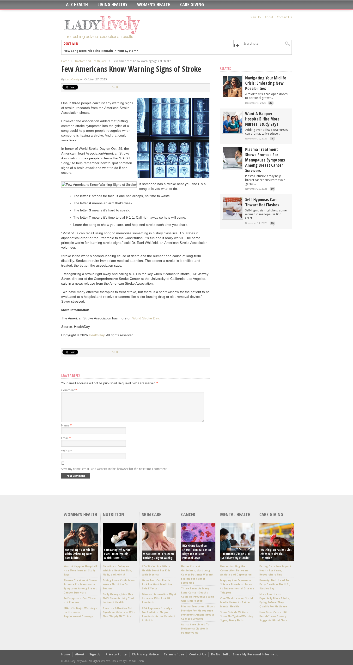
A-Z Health (77, 4)
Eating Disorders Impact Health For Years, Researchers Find (275, 570)
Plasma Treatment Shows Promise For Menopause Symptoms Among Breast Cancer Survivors (265, 160)
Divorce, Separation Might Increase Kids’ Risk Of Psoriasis (159, 598)
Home (65, 61)
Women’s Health (153, 4)
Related (225, 68)
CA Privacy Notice (145, 654)
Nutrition (113, 514)
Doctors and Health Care (91, 61)
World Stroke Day (145, 318)
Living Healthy (112, 4)
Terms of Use (174, 654)
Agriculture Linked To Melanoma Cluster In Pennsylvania (195, 628)
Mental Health (235, 514)
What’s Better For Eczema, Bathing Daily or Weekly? (159, 556)
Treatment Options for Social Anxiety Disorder (235, 556)
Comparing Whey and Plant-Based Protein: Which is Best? (117, 554)
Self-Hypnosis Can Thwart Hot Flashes (262, 202)
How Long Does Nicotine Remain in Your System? (101, 51)
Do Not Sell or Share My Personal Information (245, 654)
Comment (69, 390)
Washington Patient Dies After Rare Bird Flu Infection (276, 554)
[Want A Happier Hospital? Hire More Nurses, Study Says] (232, 132)
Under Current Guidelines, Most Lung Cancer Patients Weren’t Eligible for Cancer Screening (197, 574)
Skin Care (151, 514)
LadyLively (72, 79)
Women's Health (80, 514)
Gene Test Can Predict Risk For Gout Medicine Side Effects (157, 584)
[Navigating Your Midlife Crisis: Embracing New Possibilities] (232, 96)
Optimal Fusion (135, 661)
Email (66, 438)
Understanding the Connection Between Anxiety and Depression (236, 570)
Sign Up (255, 17)
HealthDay (96, 335)
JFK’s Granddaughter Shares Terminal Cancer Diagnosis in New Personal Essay (196, 552)
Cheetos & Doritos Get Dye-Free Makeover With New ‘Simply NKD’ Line (119, 612)
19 (272, 188)
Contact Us (284, 17)
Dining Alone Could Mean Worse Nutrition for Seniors (119, 584)
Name (66, 425)
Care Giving (192, 4)
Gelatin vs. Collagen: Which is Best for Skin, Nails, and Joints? (117, 570)
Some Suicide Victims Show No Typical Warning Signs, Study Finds (236, 616)
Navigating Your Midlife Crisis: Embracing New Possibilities (265, 83)
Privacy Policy (116, 654)
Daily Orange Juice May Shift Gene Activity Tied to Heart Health (118, 598)
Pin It (114, 87)
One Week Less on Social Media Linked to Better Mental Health (236, 602)
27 (270, 103)
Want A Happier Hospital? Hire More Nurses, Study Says (262, 119)
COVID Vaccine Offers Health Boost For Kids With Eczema (156, 570)
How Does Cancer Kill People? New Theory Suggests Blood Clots (273, 616)
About (269, 17)
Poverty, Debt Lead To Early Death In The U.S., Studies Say (274, 584)
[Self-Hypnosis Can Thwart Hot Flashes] (232, 218)
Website (66, 451)
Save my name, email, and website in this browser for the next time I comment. (114, 469)
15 (272, 223)
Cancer (188, 514)
